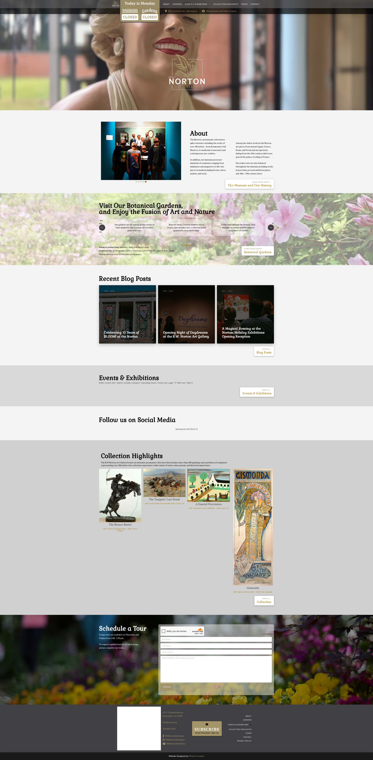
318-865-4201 (169, 729)
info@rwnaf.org (170, 722)
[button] (217, 11)
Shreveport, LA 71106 (173, 716)
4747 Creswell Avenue (173, 712)
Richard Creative (196, 756)
